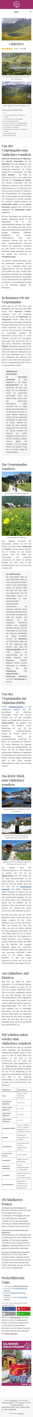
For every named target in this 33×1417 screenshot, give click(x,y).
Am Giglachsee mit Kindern (11, 127)
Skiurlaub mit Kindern (17, 1405)
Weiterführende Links (10, 135)
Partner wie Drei (11, 1334)
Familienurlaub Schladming (20, 1286)
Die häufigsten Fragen (10, 133)
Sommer (17, 1407)
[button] (9, 1309)
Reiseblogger (15, 1317)
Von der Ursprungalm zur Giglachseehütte (15, 123)
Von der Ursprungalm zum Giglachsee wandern (14, 116)
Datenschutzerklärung (8, 1402)
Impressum (22, 1402)
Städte (6, 1409)
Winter (28, 1407)
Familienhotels (12, 1409)
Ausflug (12, 1407)
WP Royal (20, 1413)
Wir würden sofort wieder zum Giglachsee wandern (15, 130)
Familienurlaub (6, 1407)
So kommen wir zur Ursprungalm (13, 119)
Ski (2, 1409)
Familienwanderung (16, 707)
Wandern (22, 1407)
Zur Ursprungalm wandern (11, 121)
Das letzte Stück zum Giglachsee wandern (15, 125)
